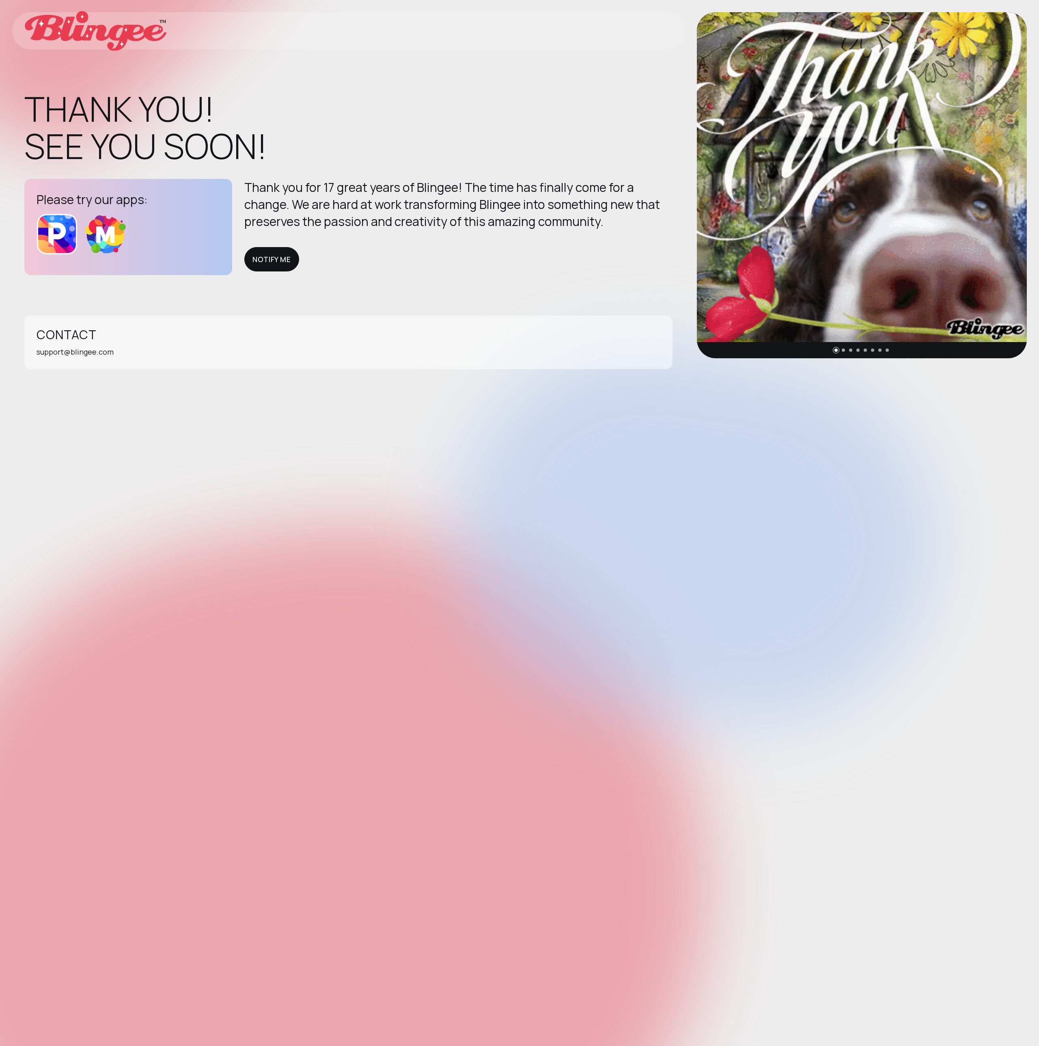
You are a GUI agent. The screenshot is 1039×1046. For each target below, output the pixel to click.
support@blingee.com (75, 352)
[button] (836, 350)
